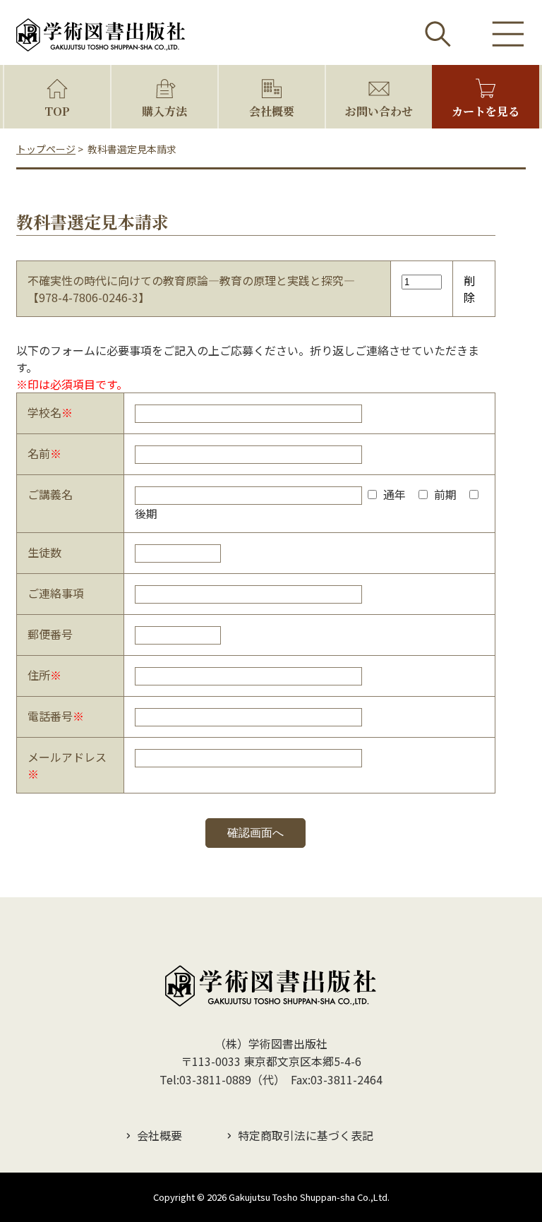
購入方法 (164, 111)
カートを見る (485, 111)
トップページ (46, 149)
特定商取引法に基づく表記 (305, 1135)
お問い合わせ (379, 111)
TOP (57, 111)
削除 (469, 289)
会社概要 (271, 111)
